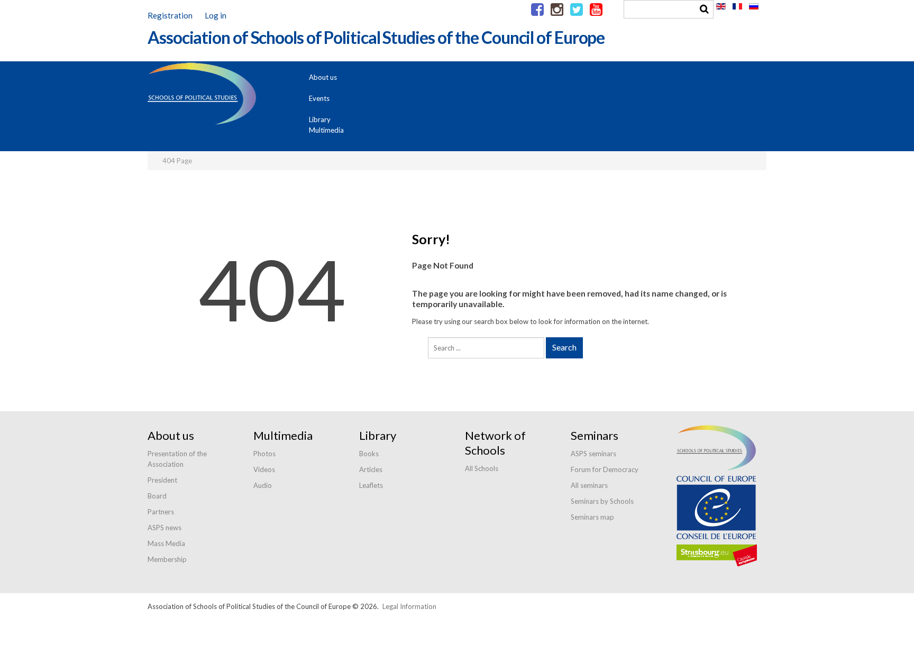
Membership (167, 559)
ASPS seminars (593, 453)
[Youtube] (596, 10)
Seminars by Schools (602, 501)
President (162, 480)
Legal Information (409, 606)
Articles (370, 469)
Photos (264, 453)
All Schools (481, 468)
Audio (262, 485)
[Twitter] (576, 10)
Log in (215, 15)
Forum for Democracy (604, 469)
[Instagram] (557, 10)
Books (369, 453)
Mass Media (166, 543)
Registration (170, 15)
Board (157, 496)
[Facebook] (537, 10)
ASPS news (164, 527)
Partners (161, 511)
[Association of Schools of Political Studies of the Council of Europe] (376, 56)
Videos (264, 469)
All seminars (589, 485)
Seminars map (592, 517)
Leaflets (371, 485)
